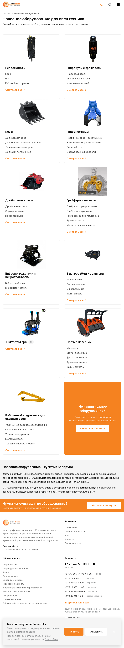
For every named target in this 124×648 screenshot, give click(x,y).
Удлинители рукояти (17, 434)
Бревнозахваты (75, 220)
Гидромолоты (10, 564)
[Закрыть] (114, 631)
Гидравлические (76, 284)
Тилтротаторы (10, 595)
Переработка (74, 147)
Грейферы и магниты (13, 583)
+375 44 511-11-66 (74, 596)
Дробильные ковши (16, 206)
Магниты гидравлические (81, 225)
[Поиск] (110, 4)
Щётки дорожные (77, 352)
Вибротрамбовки (15, 283)
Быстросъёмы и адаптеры (16, 591)
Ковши (6, 572)
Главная (6, 13)
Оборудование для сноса (19, 429)
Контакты (69, 539)
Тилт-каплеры (75, 293)
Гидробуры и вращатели (15, 568)
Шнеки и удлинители (78, 78)
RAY (7, 78)
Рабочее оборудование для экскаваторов (25, 603)
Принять (74, 631)
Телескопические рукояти (20, 443)
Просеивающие (14, 215)
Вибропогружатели (16, 287)
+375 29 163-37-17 (74, 578)
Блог (67, 535)
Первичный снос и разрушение (84, 137)
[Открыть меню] (118, 4)
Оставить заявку (102, 505)
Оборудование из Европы (81, 151)
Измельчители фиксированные (84, 142)
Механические (75, 279)
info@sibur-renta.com (77, 602)
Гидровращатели (76, 73)
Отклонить (96, 631)
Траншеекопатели (77, 362)
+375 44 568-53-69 (75, 591)
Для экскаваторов (15, 137)
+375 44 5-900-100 (80, 564)
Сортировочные (14, 211)
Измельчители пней (78, 83)
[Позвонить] (101, 4)
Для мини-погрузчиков (18, 151)
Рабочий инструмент (17, 83)
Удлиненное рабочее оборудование (26, 424)
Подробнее (51, 639)
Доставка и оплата (75, 531)
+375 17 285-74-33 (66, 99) (78, 573)
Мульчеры (72, 348)
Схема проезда (73, 543)
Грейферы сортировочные (82, 206)
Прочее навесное (12, 599)
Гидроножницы (10, 576)
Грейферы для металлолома (83, 215)
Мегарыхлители (14, 438)
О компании (71, 527)
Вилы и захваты (75, 366)
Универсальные (75, 289)
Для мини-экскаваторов (19, 147)
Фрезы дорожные (77, 357)
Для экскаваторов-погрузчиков (23, 142)
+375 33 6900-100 (74, 582)
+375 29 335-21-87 (74, 587)
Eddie (8, 73)
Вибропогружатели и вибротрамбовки (23, 587)
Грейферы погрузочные (80, 211)
